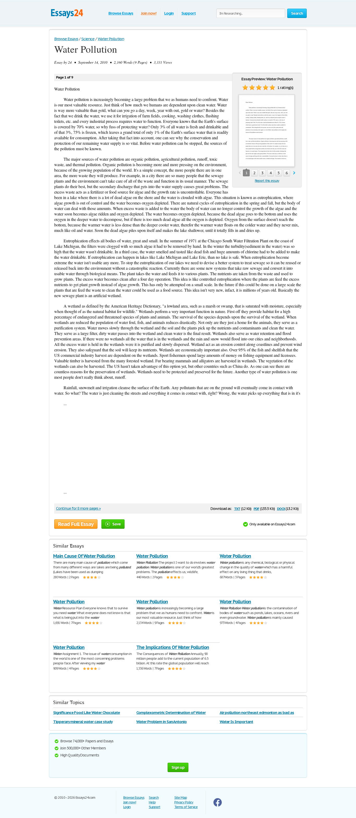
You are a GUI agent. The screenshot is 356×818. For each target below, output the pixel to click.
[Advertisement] (178, 447)
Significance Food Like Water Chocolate (86, 712)
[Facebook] (217, 805)
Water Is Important (236, 721)
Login (169, 13)
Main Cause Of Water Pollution (84, 556)
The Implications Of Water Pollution (172, 647)
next (294, 173)
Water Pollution (152, 556)
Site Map (180, 797)
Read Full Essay (76, 524)
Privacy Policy (183, 802)
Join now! (148, 13)
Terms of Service (186, 807)
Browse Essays (120, 13)
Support (188, 13)
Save (116, 523)
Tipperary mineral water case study (83, 721)
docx (281, 508)
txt (237, 508)
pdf (256, 508)
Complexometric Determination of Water (171, 712)
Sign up (178, 767)
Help (152, 802)
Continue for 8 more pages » (78, 508)
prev (239, 173)
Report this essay (267, 180)
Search (154, 797)
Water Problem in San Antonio (161, 721)
